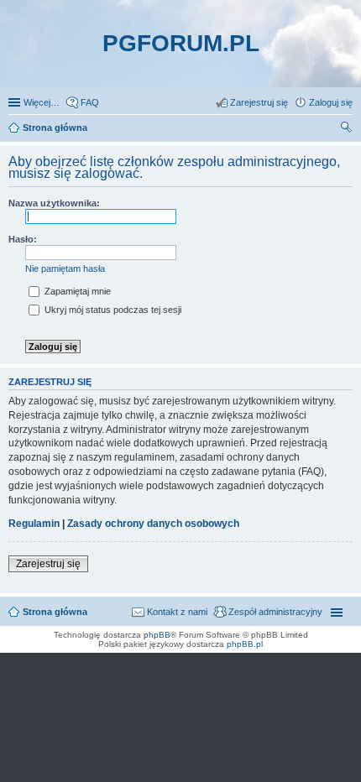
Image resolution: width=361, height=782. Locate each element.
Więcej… (42, 102)
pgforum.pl (180, 43)
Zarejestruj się (48, 564)
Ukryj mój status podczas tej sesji (111, 310)
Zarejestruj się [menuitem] (259, 102)
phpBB (157, 634)
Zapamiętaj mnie (76, 291)
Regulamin (34, 523)
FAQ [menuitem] (90, 102)
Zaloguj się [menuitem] (331, 102)
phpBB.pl (245, 644)
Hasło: (22, 239)
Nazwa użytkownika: (54, 203)
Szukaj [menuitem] (347, 129)
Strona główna (55, 612)
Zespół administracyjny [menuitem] (275, 612)
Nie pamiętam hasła (65, 268)
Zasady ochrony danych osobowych (153, 523)
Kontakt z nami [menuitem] (177, 612)
